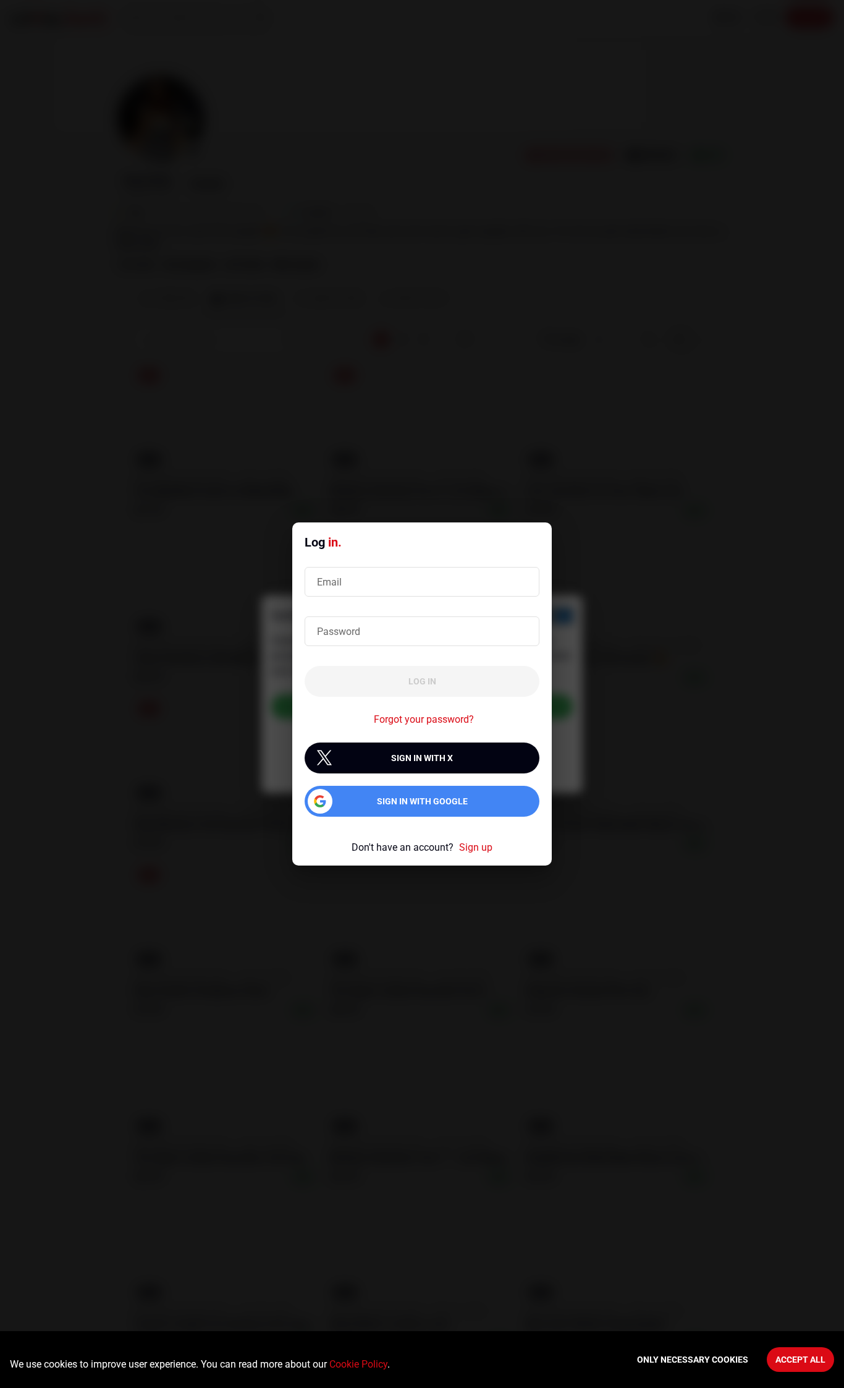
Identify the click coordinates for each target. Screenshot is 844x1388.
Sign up (475, 847)
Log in (422, 681)
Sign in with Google (422, 801)
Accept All (800, 1360)
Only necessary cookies (692, 1360)
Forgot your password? (424, 719)
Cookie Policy (358, 1364)
